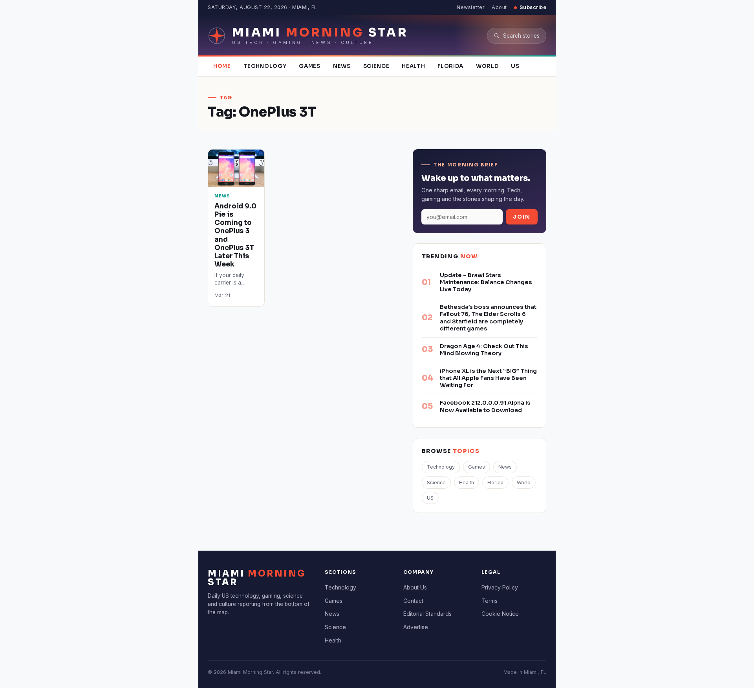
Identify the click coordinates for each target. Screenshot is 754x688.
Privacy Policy (499, 587)
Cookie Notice (500, 613)
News (342, 66)
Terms (489, 600)
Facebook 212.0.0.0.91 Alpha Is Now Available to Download (485, 406)
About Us (415, 587)
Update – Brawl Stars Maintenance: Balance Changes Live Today (486, 282)
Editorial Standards (427, 613)
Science (376, 66)
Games (309, 66)
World (487, 66)
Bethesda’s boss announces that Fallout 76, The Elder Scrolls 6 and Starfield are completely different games (488, 317)
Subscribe (533, 7)
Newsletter (471, 7)
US (515, 66)
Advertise (415, 627)
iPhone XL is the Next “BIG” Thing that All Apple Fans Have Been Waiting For (488, 378)
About (499, 7)
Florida (450, 66)
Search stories (521, 36)
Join (522, 217)
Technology (265, 66)
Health (413, 66)
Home (222, 66)
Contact (413, 600)
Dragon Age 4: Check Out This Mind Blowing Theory (484, 350)
